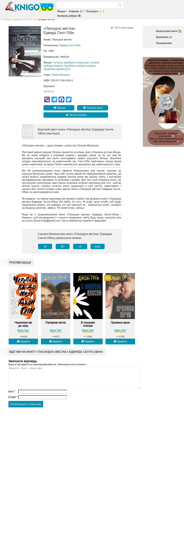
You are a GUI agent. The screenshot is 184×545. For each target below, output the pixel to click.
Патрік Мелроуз (61, 74)
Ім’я (11, 391)
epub (97, 246)
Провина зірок (120, 322)
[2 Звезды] (47, 91)
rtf (80, 246)
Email (13, 397)
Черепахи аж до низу (23, 324)
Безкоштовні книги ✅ (168, 31)
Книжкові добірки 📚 (69, 15)
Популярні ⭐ (94, 11)
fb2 (63, 246)
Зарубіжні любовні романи (79, 65)
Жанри (61, 11)
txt (45, 246)
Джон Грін (23, 330)
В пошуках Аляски (88, 324)
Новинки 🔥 (75, 11)
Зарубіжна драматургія (56, 69)
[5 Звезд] (53, 91)
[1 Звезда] (44, 91)
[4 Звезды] (51, 91)
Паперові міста (55, 322)
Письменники (164, 43)
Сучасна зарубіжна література (71, 62)
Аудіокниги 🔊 (164, 37)
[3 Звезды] (49, 91)
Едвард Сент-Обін (70, 45)
